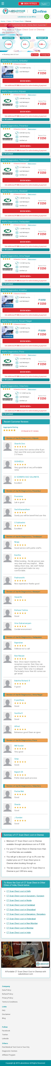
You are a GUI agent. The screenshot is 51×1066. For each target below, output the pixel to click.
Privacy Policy (7, 998)
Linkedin (5, 1039)
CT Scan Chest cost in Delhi (19, 891)
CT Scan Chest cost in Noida (19, 900)
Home (3, 21)
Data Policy (6, 990)
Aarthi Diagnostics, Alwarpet (14, 191)
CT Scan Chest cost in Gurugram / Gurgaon (25, 896)
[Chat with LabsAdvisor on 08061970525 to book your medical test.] (47, 17)
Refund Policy (7, 994)
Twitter (5, 1035)
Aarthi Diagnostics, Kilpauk (14, 91)
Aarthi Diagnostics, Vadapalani (15, 221)
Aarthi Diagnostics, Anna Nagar (16, 256)
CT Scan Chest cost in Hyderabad (21, 919)
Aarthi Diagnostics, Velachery (15, 386)
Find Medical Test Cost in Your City (15, 1047)
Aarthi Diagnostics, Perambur (15, 126)
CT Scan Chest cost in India (19, 932)
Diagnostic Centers (9, 1051)
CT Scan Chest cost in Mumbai (20, 928)
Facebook (6, 1031)
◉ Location (34, 55)
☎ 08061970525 (29, 3)
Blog (4, 1018)
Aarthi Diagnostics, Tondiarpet (15, 160)
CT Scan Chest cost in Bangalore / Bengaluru (26, 914)
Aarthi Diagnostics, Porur (13, 351)
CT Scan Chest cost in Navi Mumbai (22, 923)
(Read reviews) (32, 94)
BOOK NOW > (25, 81)
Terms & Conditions (10, 1002)
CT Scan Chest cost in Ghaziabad (21, 909)
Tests (9, 21)
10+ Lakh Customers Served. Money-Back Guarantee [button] (25, 24)
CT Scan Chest (18, 21)
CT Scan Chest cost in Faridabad (21, 905)
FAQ (3, 1010)
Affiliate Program (8, 1055)
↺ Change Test (45, 55)
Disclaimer (6, 1014)
